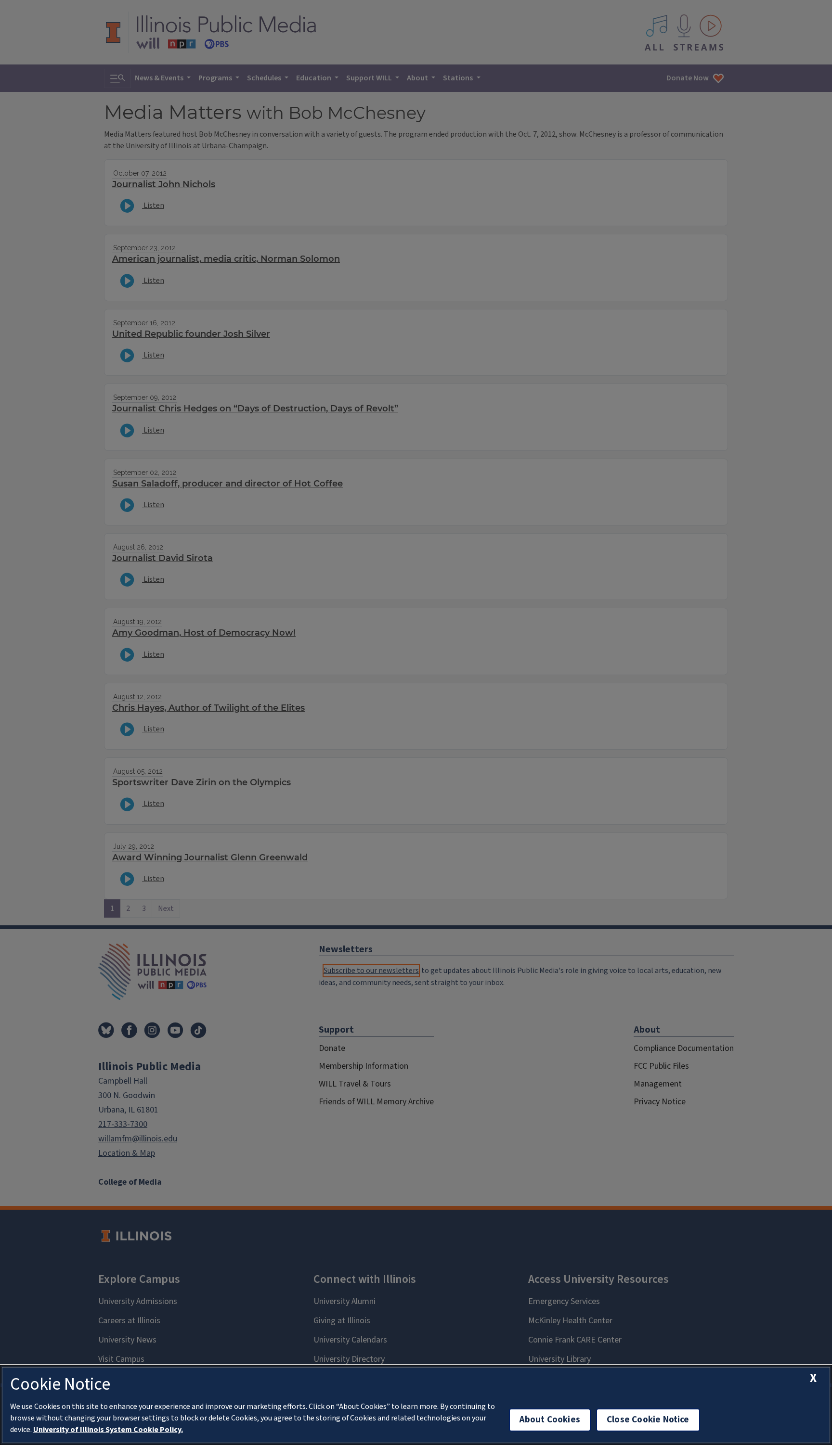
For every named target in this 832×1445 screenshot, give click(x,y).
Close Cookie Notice (648, 1419)
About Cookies (550, 1419)
